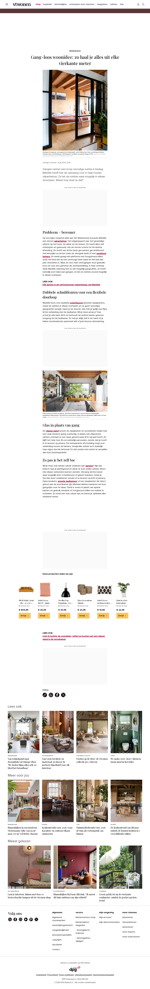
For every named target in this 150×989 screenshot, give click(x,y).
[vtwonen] (22, 4)
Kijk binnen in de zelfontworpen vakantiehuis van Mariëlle (71, 285)
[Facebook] (15, 919)
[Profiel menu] (138, 4)
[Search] (143, 4)
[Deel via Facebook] (57, 695)
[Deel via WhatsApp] (51, 695)
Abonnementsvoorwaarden (103, 975)
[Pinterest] (31, 919)
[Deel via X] (63, 695)
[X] (36, 919)
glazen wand (52, 431)
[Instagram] (20, 919)
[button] (66, 975)
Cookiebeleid (41, 975)
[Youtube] (26, 919)
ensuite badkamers (67, 481)
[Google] (10, 919)
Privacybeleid (52, 975)
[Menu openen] (6, 4)
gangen (89, 466)
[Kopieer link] (45, 695)
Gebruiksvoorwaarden (83, 975)
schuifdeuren (76, 303)
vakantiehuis (60, 241)
